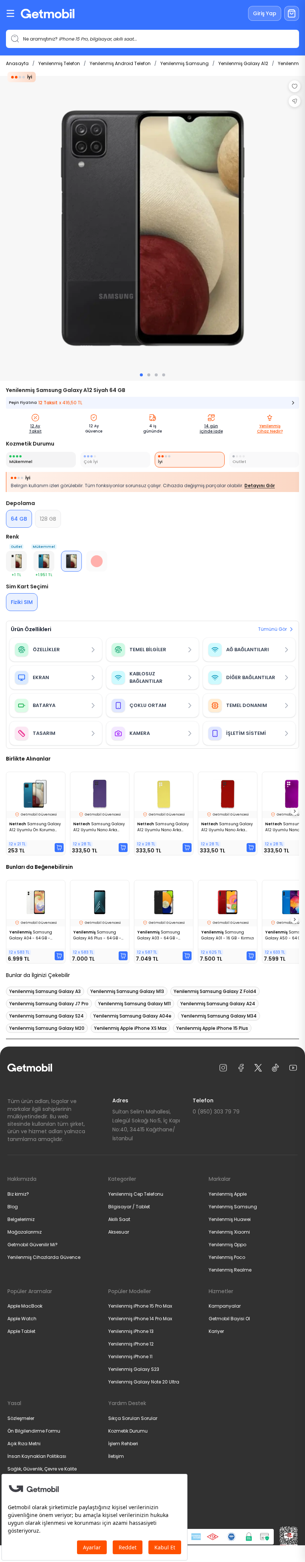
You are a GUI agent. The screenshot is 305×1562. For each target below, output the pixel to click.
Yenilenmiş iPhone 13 (131, 1331)
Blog (12, 1206)
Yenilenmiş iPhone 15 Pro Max (140, 1306)
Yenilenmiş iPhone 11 (130, 1356)
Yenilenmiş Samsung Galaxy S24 (46, 1016)
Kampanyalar (225, 1306)
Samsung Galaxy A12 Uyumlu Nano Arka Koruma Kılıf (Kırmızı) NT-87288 (227, 827)
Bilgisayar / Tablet (129, 1206)
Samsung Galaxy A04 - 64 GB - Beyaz (30, 935)
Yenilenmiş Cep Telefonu (135, 1194)
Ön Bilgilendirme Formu (33, 1431)
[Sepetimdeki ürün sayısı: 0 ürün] (291, 13)
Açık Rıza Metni (24, 1443)
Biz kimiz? (18, 1194)
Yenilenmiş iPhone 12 (131, 1344)
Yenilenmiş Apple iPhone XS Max (130, 1028)
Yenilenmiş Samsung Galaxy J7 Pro (49, 1003)
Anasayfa (17, 63)
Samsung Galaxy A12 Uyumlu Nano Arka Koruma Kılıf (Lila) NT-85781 (99, 827)
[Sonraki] (294, 811)
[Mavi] (43, 561)
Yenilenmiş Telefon (59, 63)
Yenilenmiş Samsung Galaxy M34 (219, 1016)
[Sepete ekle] (59, 847)
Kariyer (216, 1331)
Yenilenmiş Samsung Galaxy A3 (45, 991)
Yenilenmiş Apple (228, 1194)
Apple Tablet (21, 1331)
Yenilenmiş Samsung (184, 63)
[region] (152, 228)
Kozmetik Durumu (128, 1431)
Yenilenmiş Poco (227, 1257)
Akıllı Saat (119, 1219)
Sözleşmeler (20, 1418)
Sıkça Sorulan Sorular (132, 1418)
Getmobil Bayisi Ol (229, 1318)
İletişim (116, 1456)
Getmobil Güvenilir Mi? (32, 1244)
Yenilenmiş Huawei (230, 1219)
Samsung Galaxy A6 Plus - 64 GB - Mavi (97, 935)
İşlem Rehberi (123, 1443)
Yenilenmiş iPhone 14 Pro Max (140, 1318)
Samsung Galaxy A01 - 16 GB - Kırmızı (227, 935)
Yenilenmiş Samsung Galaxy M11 (134, 1003)
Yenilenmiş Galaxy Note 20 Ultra (143, 1382)
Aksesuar (118, 1232)
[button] (16, 561)
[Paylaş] (295, 101)
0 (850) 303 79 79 (216, 1111)
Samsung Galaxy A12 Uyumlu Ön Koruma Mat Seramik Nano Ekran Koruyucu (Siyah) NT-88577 (35, 827)
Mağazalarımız (24, 1232)
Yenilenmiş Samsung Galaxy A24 (217, 1003)
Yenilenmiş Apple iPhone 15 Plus (212, 1028)
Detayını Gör (259, 485)
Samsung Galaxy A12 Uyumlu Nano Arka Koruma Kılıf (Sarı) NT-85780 (163, 827)
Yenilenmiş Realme (230, 1270)
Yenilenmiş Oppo (227, 1244)
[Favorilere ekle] (295, 86)
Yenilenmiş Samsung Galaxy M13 (127, 991)
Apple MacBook (24, 1306)
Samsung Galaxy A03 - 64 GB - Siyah (158, 935)
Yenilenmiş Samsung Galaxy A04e (132, 1016)
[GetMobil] (47, 13)
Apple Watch (21, 1318)
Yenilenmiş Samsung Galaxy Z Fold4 (215, 991)
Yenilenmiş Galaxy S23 (133, 1369)
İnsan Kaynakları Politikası (36, 1456)
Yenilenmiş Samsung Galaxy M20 (46, 1028)
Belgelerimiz (21, 1219)
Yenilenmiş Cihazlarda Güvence (43, 1257)
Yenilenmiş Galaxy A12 (243, 63)
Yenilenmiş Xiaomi (229, 1232)
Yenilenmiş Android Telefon (120, 63)
